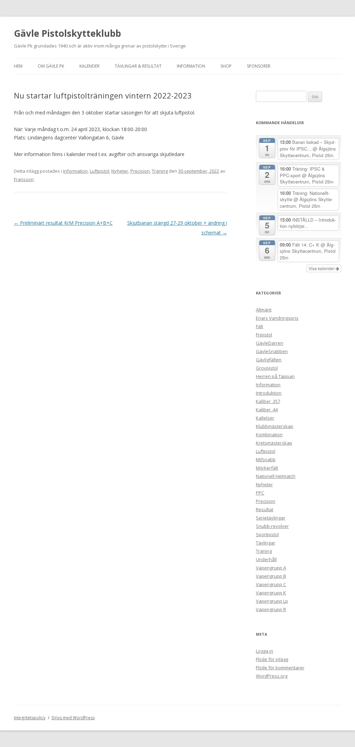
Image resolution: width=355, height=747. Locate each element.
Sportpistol (267, 534)
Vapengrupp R (271, 609)
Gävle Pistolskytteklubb (67, 33)
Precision (140, 171)
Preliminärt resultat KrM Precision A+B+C (63, 223)
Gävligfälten (269, 360)
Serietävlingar (270, 518)
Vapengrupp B (271, 576)
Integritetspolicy (29, 718)
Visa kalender (322, 268)
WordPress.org (271, 676)
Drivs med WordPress (73, 718)
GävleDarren (269, 343)
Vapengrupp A (271, 568)
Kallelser (265, 418)
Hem (18, 66)
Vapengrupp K (271, 593)
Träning (160, 171)
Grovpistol (267, 368)
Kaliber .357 (268, 401)
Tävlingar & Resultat (138, 66)
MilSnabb (266, 459)
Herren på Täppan (275, 376)
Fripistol (264, 335)
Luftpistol (99, 171)
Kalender (89, 66)
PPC (260, 493)
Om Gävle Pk (51, 66)
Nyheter (119, 171)
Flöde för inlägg (272, 659)
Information (191, 66)
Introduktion (269, 393)
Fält (259, 326)
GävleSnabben (272, 351)
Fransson (24, 179)
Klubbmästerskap (274, 426)
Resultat (264, 509)
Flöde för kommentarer (280, 667)
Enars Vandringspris (277, 318)
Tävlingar (265, 543)
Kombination (269, 434)
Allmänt (263, 310)
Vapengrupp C (271, 584)
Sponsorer (258, 66)
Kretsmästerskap (274, 443)
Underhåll (266, 559)
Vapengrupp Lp (272, 601)
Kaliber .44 (267, 409)
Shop (226, 66)
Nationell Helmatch (275, 476)
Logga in (264, 651)
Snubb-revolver (272, 526)
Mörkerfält (267, 468)
